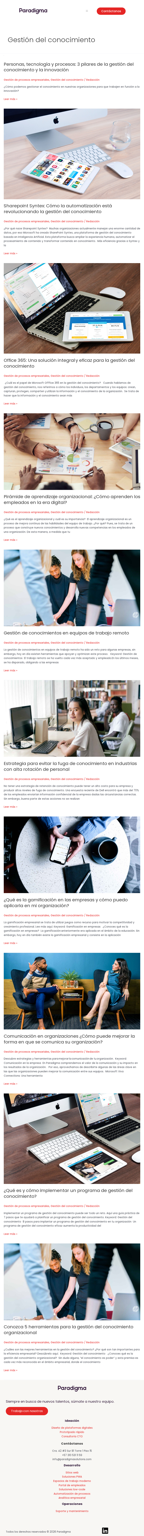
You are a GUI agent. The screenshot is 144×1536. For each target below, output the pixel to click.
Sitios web (72, 1472)
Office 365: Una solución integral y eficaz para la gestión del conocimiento (69, 363)
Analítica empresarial (72, 1498)
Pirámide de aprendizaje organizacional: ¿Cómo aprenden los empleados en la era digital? (72, 499)
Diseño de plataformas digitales (72, 1428)
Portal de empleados (72, 1485)
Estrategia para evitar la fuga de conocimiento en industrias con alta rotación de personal (70, 766)
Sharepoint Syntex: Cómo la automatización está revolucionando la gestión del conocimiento (58, 209)
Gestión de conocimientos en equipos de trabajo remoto (67, 633)
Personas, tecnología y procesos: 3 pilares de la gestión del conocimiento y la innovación (69, 67)
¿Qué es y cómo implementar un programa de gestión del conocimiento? (68, 1193)
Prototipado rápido (72, 1432)
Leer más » (10, 99)
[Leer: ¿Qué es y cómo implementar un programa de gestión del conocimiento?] (72, 1138)
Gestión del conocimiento (67, 80)
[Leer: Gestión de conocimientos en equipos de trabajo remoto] (72, 588)
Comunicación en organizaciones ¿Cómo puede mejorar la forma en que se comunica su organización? (69, 1039)
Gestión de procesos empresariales (26, 80)
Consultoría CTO (72, 1436)
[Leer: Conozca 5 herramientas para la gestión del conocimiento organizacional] (72, 1282)
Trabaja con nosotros (27, 1411)
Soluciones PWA (72, 1477)
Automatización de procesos (72, 1494)
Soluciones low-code (72, 1489)
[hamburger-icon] (87, 11)
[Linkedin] (105, 1530)
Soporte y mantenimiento (72, 1511)
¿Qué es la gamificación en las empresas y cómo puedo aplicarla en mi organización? (66, 903)
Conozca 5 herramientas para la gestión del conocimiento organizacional (68, 1330)
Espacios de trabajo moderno (72, 1481)
